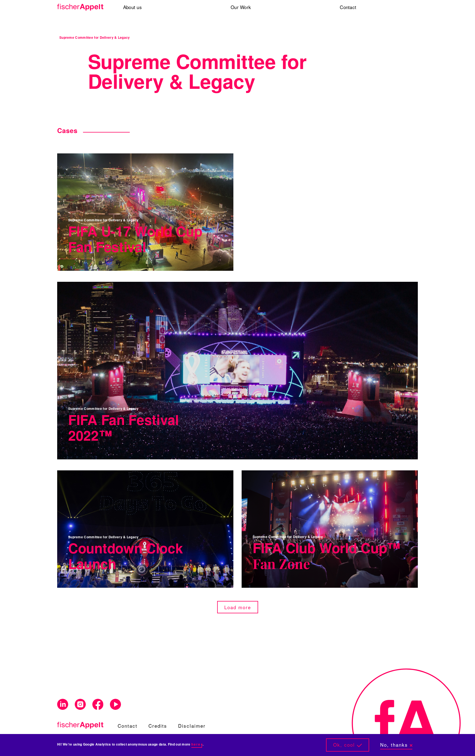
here (196, 744)
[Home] (82, 7)
